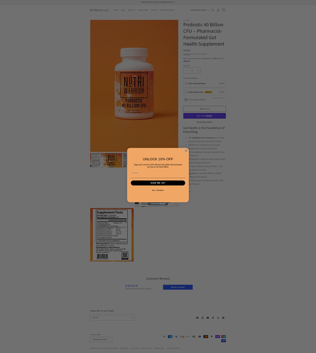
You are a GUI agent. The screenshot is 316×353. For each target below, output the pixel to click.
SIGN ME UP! (158, 183)
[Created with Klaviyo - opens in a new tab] (158, 203)
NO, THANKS (158, 190)
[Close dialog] (186, 150)
